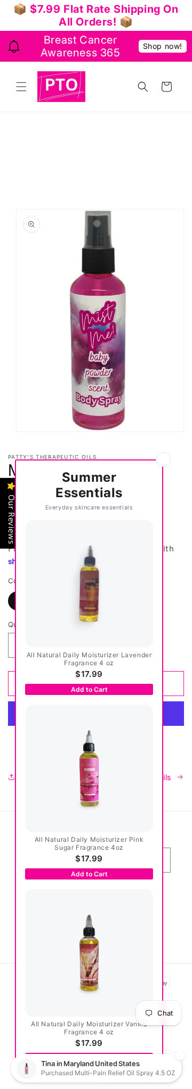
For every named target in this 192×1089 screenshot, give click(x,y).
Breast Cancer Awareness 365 (81, 46)
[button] (21, 86)
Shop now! (162, 46)
